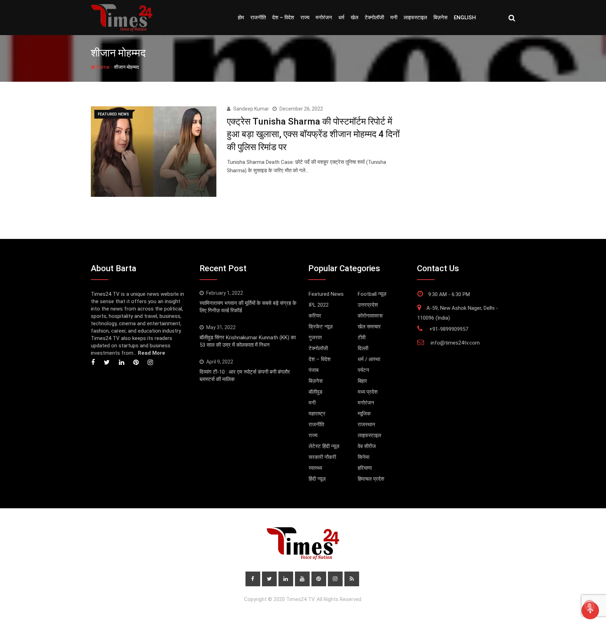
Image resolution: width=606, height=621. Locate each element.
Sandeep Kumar (251, 109)
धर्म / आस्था (369, 359)
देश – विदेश (283, 17)
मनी (393, 17)
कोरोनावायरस (370, 316)
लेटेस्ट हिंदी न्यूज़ (324, 446)
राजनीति (258, 17)
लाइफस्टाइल (415, 17)
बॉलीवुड (315, 392)
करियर (315, 316)
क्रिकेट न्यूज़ (321, 326)
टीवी (361, 337)
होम (241, 17)
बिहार (362, 381)
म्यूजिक (364, 413)
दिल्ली (363, 348)
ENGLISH (465, 17)
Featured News (326, 294)
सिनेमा (363, 457)
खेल (354, 17)
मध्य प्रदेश (368, 392)
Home (102, 67)
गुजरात (315, 337)
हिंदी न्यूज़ (317, 479)
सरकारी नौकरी (322, 457)
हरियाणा (365, 468)
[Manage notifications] (589, 605)
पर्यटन (363, 370)
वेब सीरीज (367, 446)
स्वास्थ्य (315, 468)
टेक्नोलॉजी (374, 17)
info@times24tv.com (455, 343)
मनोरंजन (324, 17)
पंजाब (313, 370)
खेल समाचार (369, 326)
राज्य (305, 17)
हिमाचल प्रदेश (371, 479)
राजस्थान (366, 424)
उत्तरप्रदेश (368, 305)
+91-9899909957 (448, 329)
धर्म (341, 17)
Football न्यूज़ (372, 294)
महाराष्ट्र (317, 413)
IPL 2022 (319, 305)
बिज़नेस (440, 17)
